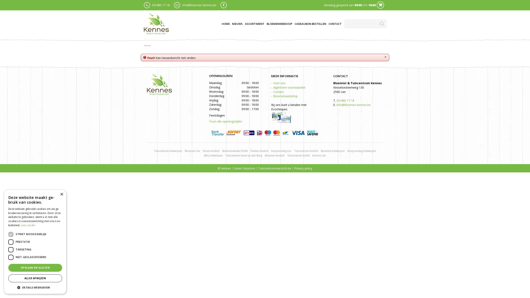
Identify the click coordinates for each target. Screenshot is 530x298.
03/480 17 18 (161, 5)
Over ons (279, 83)
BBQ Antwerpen (213, 155)
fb (223, 5)
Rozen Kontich (211, 151)
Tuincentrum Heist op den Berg (243, 155)
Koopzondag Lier (281, 151)
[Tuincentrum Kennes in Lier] (156, 23)
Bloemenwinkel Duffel (235, 151)
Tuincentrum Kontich (306, 151)
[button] (35, 287)
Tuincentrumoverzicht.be (274, 168)
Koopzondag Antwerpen (361, 151)
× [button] (61, 194)
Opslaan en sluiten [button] (35, 267)
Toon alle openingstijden (225, 121)
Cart (380, 5)
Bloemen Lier (192, 151)
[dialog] (35, 242)
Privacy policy (303, 168)
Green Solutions (244, 168)
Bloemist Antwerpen (333, 151)
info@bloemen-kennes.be (199, 5)
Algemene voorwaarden (289, 87)
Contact (278, 92)
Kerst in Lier (319, 155)
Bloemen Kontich (275, 155)
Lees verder (28, 225)
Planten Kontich (260, 151)
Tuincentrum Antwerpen (168, 151)
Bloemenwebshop (285, 96)
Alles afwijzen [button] (35, 278)
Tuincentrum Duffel (298, 155)
